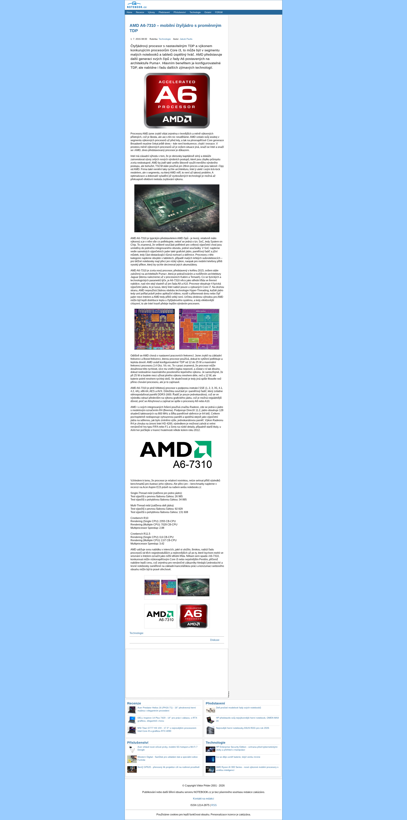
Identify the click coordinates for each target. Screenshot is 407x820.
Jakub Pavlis (186, 39)
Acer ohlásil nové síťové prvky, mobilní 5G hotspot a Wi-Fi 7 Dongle (167, 748)
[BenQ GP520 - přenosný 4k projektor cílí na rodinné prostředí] (132, 770)
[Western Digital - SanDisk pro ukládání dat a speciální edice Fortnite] (132, 759)
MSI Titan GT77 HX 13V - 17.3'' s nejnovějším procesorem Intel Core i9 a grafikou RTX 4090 (167, 729)
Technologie (195, 12)
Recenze (140, 12)
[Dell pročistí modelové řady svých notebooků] (210, 710)
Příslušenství (180, 12)
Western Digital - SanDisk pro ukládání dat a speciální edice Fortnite (168, 758)
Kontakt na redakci (203, 798)
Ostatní (207, 12)
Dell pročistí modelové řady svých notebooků (238, 707)
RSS (214, 805)
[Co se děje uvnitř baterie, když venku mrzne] (210, 759)
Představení (164, 12)
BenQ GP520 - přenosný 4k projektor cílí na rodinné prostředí (169, 767)
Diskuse (214, 640)
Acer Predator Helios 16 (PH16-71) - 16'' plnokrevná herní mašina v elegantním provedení (167, 709)
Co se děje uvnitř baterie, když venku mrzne (238, 757)
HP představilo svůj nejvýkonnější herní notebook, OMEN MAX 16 (247, 719)
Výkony (151, 12)
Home (129, 12)
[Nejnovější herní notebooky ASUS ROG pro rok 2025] (210, 731)
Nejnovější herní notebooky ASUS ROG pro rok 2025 (242, 728)
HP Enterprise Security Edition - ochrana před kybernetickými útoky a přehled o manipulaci (246, 748)
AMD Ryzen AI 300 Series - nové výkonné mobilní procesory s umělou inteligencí (247, 768)
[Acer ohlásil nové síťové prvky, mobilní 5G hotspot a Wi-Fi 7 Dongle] (132, 749)
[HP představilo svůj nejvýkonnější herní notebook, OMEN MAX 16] (210, 720)
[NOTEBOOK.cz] (136, 8)
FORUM (219, 12)
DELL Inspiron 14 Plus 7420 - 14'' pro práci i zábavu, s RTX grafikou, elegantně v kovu (167, 719)
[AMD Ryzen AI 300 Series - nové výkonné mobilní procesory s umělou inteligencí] (210, 770)
